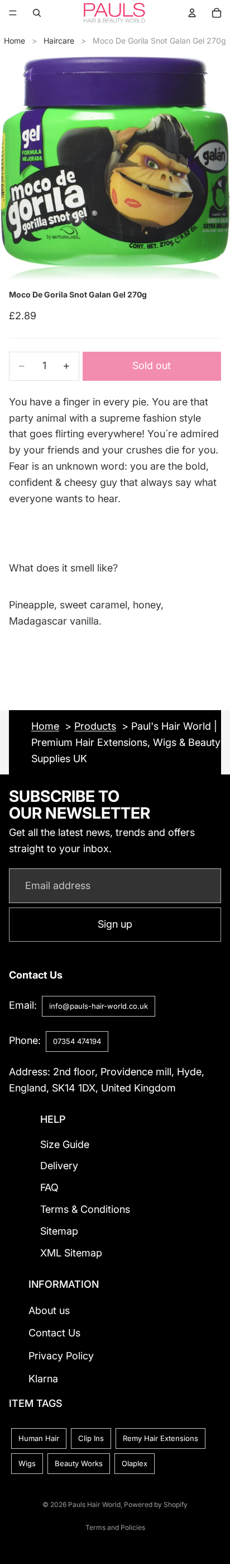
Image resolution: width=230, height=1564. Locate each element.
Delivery (59, 1165)
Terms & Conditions (85, 1209)
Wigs (27, 1463)
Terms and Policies (115, 1527)
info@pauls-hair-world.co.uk (98, 1005)
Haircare (59, 40)
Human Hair (38, 1438)
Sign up (115, 924)
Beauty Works (79, 1463)
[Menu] (13, 13)
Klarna (43, 1379)
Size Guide (64, 1144)
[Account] (192, 13)
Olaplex (134, 1463)
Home (14, 40)
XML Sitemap (71, 1253)
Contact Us (54, 1333)
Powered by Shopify (156, 1504)
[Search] (37, 13)
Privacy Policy (61, 1356)
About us (49, 1310)
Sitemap (59, 1231)
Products (95, 726)
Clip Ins (91, 1438)
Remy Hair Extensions (160, 1438)
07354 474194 (77, 1041)
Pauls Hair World (94, 1504)
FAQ (49, 1187)
